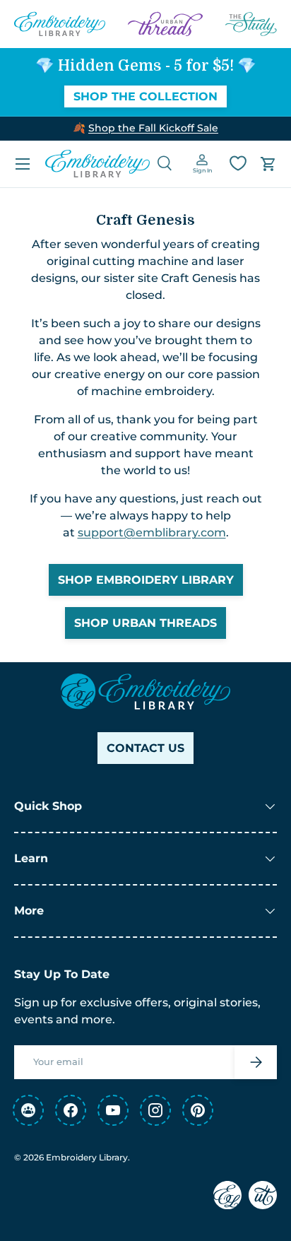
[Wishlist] (238, 163)
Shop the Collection (145, 96)
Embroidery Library (87, 1157)
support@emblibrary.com (152, 532)
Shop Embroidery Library (146, 580)
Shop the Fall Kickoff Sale (153, 128)
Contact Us (145, 748)
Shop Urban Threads (145, 623)
